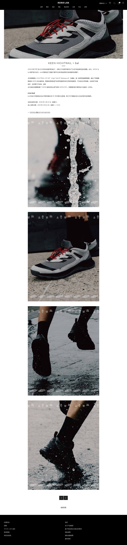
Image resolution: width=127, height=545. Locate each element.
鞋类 (47, 7)
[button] (103, 3)
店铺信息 (7, 522)
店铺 (85, 7)
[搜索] (114, 3)
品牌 (41, 7)
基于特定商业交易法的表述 (73, 529)
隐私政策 (68, 532)
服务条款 (68, 539)
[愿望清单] (110, 3)
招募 (5, 526)
